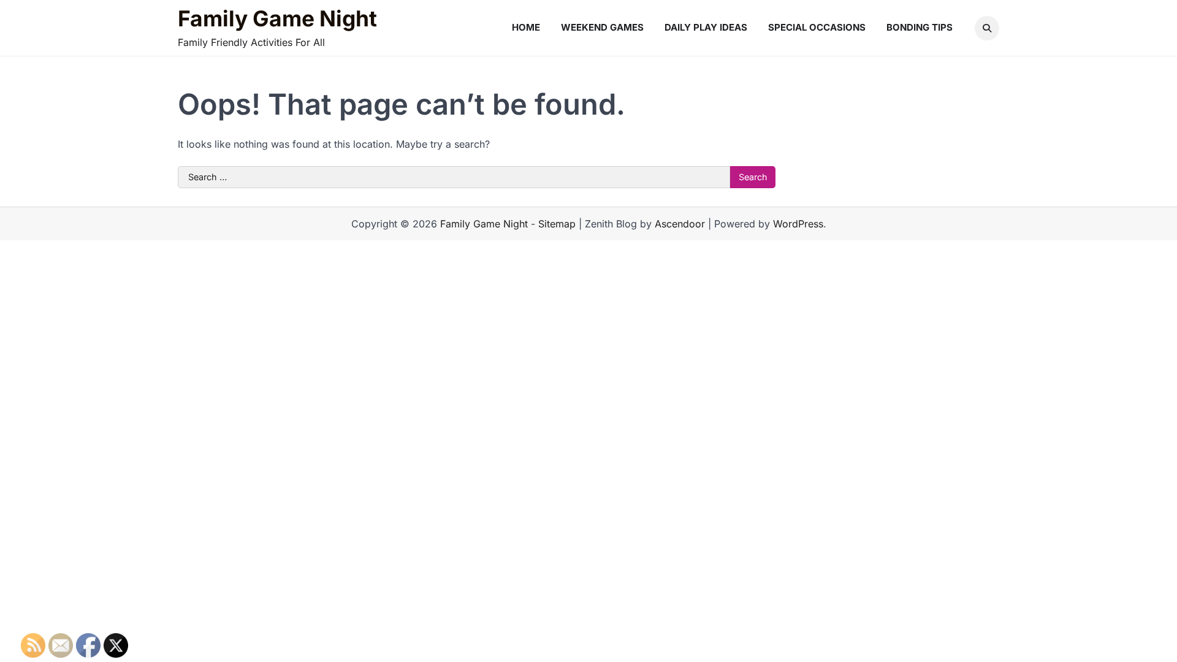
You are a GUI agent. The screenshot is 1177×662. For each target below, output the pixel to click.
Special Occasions (817, 27)
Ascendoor (680, 224)
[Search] (987, 28)
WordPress (798, 224)
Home (526, 27)
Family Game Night (277, 19)
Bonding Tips (919, 27)
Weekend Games (602, 27)
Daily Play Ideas (706, 27)
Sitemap (557, 224)
